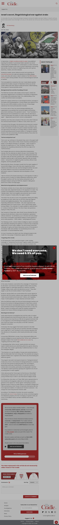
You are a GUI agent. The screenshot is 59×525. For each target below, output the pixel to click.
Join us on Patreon (29, 275)
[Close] (54, 248)
